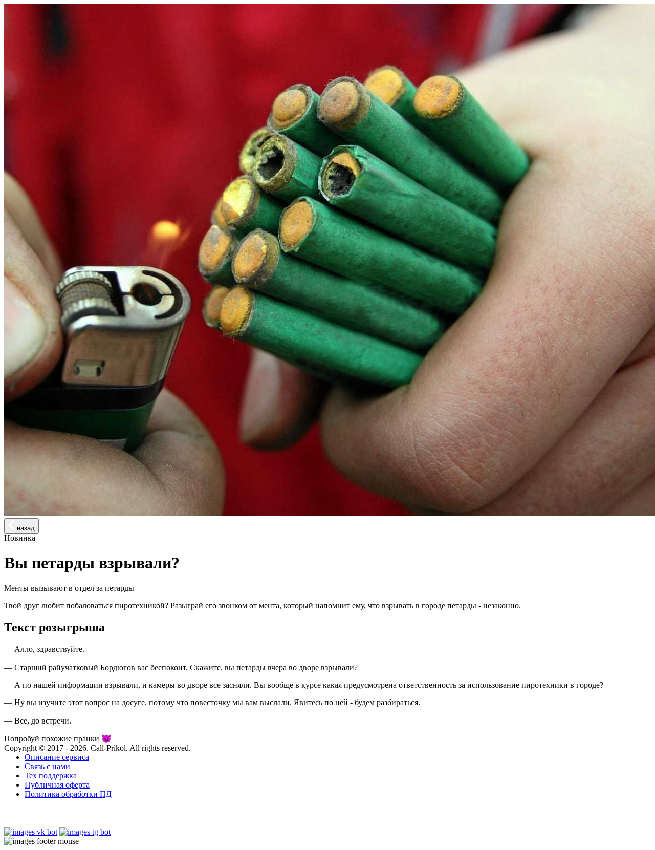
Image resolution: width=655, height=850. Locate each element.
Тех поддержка (51, 775)
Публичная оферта (57, 784)
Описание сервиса (57, 757)
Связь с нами (47, 766)
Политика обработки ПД (68, 794)
